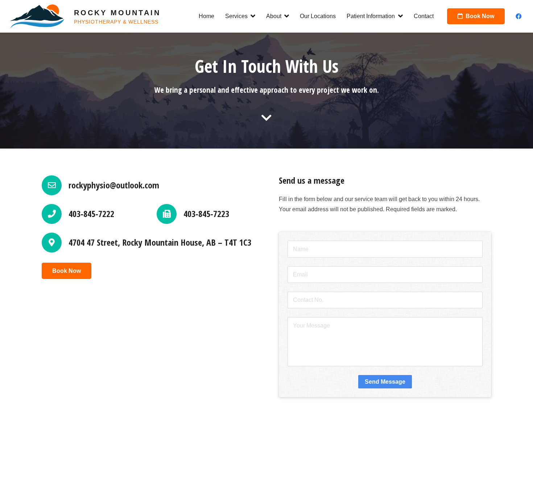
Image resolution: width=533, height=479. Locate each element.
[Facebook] (518, 16)
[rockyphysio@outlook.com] (55, 185)
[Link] (37, 16)
